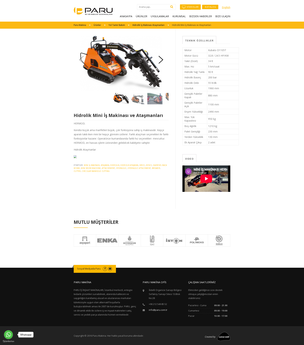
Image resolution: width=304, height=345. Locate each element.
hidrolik (114, 165)
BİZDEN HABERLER (200, 16)
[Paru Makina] (93, 10)
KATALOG (210, 6)
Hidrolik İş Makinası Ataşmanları (148, 25)
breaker (156, 168)
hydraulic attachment (139, 168)
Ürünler (97, 25)
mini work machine (91, 168)
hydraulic (121, 168)
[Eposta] (110, 268)
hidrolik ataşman (129, 165)
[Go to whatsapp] (8, 334)
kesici (149, 165)
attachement (108, 168)
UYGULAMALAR (160, 16)
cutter (77, 171)
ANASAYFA (126, 16)
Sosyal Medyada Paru (89, 268)
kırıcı (142, 165)
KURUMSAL (179, 16)
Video (189, 158)
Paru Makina (80, 25)
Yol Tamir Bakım (117, 25)
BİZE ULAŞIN (222, 16)
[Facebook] (105, 268)
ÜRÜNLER (141, 16)
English (226, 7)
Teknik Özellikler (199, 40)
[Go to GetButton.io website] (8, 341)
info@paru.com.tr (158, 309)
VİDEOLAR (192, 6)
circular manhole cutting (96, 171)
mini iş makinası (92, 165)
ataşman (105, 165)
